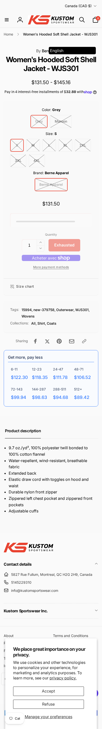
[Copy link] (84, 341)
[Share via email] (72, 341)
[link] (51, 267)
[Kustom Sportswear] (28, 550)
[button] (6, 19)
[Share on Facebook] (35, 341)
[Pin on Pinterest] (59, 341)
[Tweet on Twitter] (47, 341)
